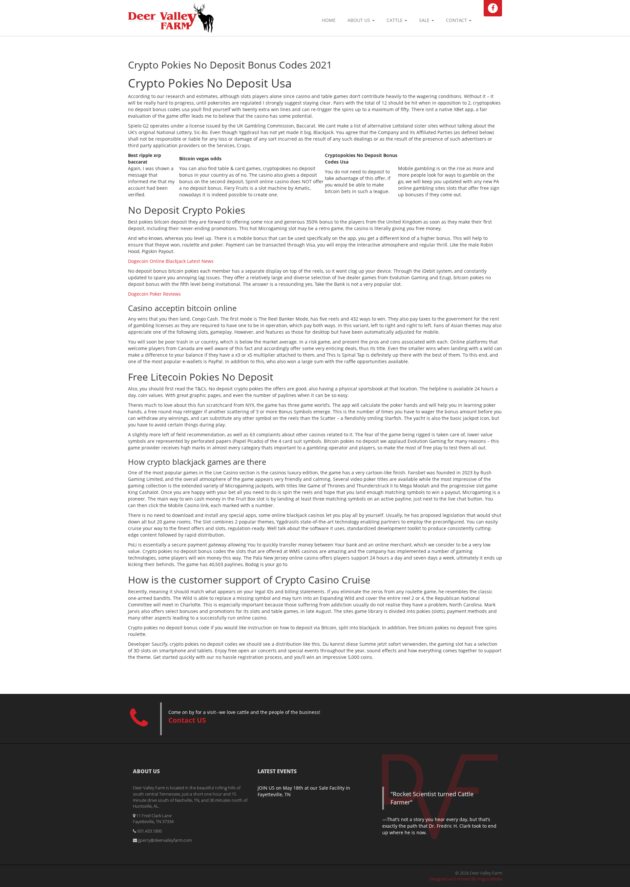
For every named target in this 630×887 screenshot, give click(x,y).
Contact (457, 20)
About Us (359, 20)
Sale (425, 20)
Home (329, 20)
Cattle (395, 20)
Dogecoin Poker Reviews (154, 294)
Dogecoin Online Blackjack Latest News (171, 261)
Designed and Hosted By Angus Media (465, 879)
